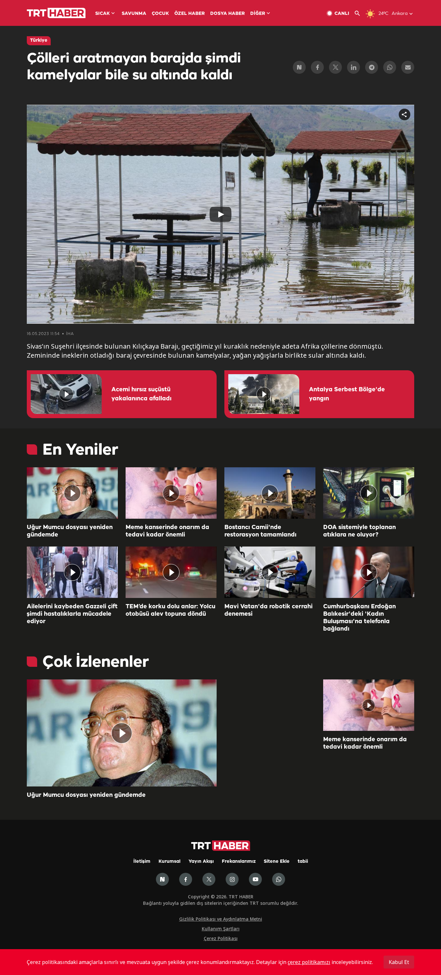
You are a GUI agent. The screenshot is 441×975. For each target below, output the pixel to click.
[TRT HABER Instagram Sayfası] (232, 879)
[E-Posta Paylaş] (407, 67)
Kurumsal (169, 861)
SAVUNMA (134, 13)
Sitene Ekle (277, 861)
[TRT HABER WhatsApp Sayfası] (278, 879)
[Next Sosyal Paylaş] (299, 67)
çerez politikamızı (309, 962)
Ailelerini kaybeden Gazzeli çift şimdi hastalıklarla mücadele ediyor (72, 614)
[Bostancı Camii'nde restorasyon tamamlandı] (269, 493)
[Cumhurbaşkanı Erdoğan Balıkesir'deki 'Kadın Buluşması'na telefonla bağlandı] (368, 572)
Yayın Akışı (201, 861)
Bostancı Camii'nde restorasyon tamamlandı (260, 531)
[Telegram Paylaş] (371, 67)
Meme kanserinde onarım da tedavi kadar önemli (167, 531)
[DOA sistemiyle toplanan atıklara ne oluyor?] (368, 493)
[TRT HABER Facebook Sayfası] (185, 879)
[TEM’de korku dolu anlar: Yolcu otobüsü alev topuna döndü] (171, 572)
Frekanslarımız (239, 861)
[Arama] (359, 13)
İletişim (141, 861)
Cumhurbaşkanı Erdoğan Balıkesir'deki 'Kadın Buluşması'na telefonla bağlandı (359, 617)
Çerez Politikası (221, 938)
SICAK (102, 13)
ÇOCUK (160, 13)
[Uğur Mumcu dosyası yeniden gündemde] (72, 493)
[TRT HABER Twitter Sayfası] (208, 879)
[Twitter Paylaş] (335, 67)
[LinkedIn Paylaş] (353, 67)
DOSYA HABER (227, 13)
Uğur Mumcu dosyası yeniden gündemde (70, 531)
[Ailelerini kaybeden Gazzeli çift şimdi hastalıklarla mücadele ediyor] (72, 572)
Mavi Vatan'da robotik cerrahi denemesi (268, 610)
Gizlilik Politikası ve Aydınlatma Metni (220, 919)
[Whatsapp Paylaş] (389, 67)
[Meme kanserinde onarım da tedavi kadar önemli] (171, 493)
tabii (303, 861)
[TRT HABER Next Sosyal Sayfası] (162, 879)
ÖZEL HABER (189, 13)
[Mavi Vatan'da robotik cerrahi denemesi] (269, 572)
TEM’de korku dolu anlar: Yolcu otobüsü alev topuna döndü (170, 610)
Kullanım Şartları (221, 929)
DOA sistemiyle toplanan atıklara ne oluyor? (359, 531)
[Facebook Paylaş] (317, 67)
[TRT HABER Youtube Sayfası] (255, 879)
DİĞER (257, 13)
